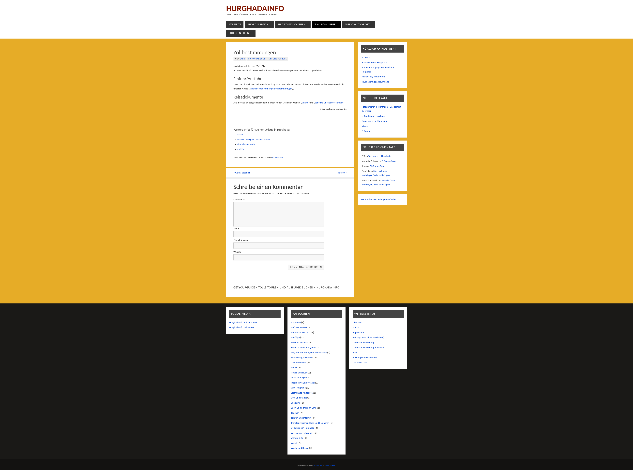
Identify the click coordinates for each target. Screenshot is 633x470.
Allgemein (296, 322)
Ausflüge (295, 337)
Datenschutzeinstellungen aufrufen (378, 199)
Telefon (342, 173)
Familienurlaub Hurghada (374, 62)
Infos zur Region (299, 378)
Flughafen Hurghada (246, 144)
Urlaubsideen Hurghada (302, 428)
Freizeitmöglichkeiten (301, 357)
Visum (305, 103)
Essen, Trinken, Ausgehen (303, 347)
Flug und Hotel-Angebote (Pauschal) (309, 353)
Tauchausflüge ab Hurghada (375, 82)
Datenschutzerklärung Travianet (368, 347)
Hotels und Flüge (299, 373)
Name (236, 228)
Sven (242, 59)
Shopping (295, 403)
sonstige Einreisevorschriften (329, 103)
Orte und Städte (299, 398)
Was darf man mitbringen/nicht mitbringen (271, 89)
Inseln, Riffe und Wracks (303, 383)
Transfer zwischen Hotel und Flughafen (310, 423)
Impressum (358, 332)
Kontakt (357, 327)
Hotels (294, 368)
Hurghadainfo (255, 9)
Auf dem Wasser (299, 327)
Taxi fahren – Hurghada (379, 156)
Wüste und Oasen (300, 448)
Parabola (318, 466)
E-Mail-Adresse (240, 240)
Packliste (241, 149)
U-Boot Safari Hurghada (373, 116)
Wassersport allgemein (302, 433)
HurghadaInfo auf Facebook (243, 322)
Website (237, 252)
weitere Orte (297, 438)
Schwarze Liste (360, 363)
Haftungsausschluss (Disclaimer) (368, 337)
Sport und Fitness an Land (303, 408)
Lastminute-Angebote (302, 393)
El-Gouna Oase (388, 161)
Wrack (294, 443)
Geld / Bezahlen (242, 173)
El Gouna (366, 57)
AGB (355, 353)
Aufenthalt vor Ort (300, 332)
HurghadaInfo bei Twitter (241, 327)
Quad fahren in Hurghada (374, 121)
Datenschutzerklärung (363, 343)
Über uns (357, 322)
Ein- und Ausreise (278, 59)
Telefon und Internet (301, 418)
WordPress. (330, 466)
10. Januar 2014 (256, 59)
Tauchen (295, 413)
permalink (277, 158)
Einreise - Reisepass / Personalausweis (253, 140)
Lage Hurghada (298, 388)
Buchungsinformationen (365, 357)
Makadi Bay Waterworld (373, 77)
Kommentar (240, 200)
